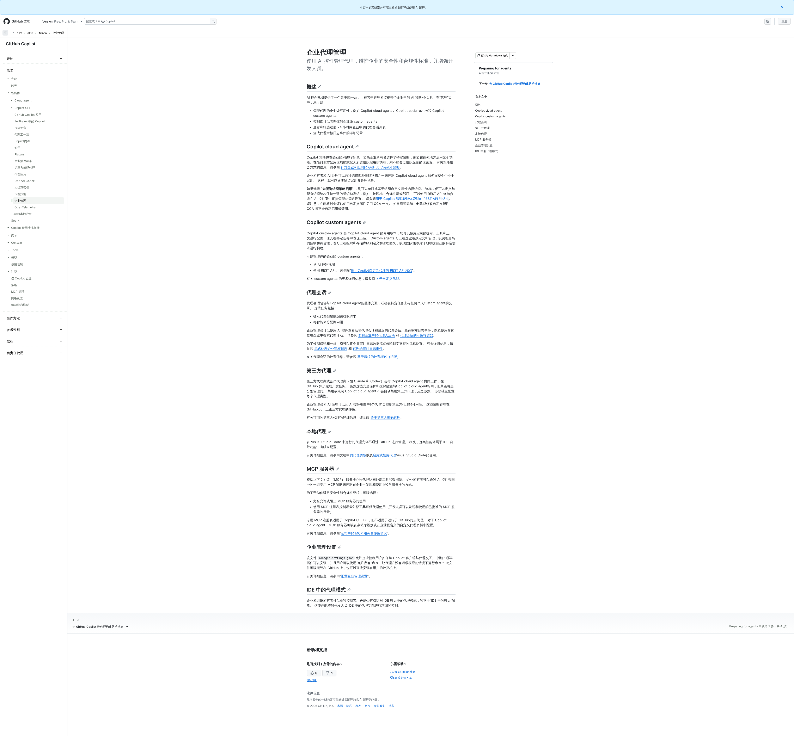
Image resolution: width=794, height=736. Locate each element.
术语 (340, 705)
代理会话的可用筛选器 (416, 335)
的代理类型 (358, 455)
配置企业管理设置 (354, 576)
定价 (367, 705)
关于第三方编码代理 (385, 417)
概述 (312, 87)
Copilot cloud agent (330, 147)
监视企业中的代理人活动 (376, 335)
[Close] (782, 6)
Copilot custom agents (334, 222)
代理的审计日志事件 (368, 348)
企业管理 (58, 33)
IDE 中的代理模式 (326, 590)
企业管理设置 (321, 547)
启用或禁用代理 (384, 455)
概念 (30, 33)
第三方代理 (319, 370)
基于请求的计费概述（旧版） (378, 357)
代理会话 (316, 292)
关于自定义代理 (387, 279)
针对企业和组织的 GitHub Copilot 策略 (370, 167)
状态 (358, 705)
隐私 (349, 705)
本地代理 (316, 431)
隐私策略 (312, 680)
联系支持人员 (403, 678)
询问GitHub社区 (405, 672)
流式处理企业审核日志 (330, 348)
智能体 (42, 33)
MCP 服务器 (320, 469)
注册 (784, 21)
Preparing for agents (495, 68)
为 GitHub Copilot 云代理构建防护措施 (514, 83)
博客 (391, 705)
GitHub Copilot (21, 43)
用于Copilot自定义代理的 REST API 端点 (381, 270)
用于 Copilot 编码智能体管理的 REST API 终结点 (412, 199)
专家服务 (379, 705)
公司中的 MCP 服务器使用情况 (364, 533)
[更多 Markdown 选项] (512, 55)
